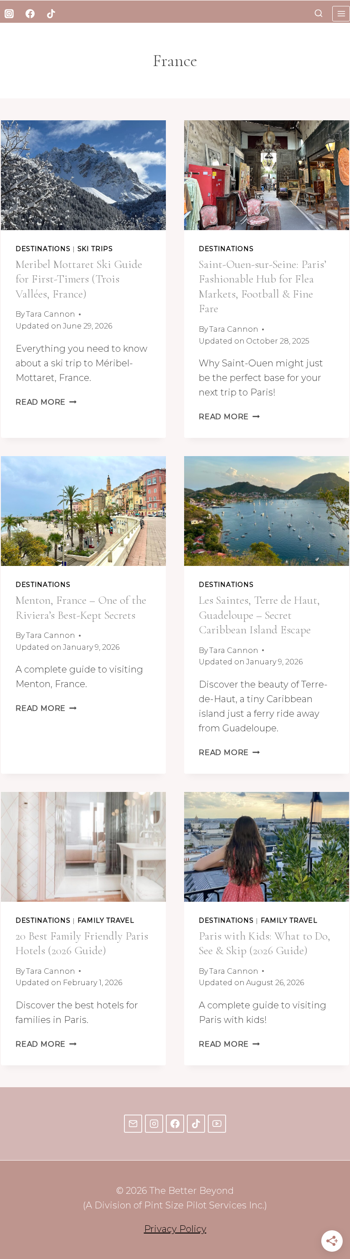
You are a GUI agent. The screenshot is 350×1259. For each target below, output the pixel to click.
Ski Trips (95, 249)
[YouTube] (217, 1124)
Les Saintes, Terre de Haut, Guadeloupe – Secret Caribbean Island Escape (259, 615)
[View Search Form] (318, 14)
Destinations (42, 249)
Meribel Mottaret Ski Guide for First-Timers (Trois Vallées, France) (78, 279)
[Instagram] (9, 14)
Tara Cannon (50, 314)
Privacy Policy (175, 1228)
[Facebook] (30, 14)
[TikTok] (51, 14)
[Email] (133, 1124)
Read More (46, 402)
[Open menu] (341, 13)
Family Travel (105, 920)
